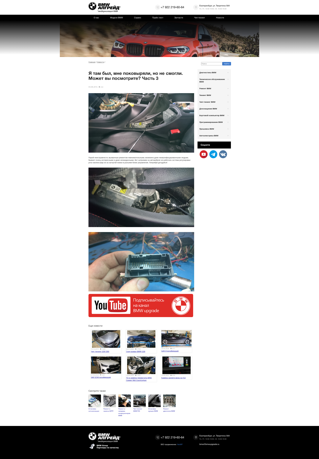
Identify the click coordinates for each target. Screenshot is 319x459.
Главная (91, 62)
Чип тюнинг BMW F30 (137, 410)
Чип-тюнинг (199, 18)
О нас (96, 18)
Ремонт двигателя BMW (169, 410)
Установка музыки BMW (153, 410)
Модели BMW (116, 18)
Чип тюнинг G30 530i (100, 351)
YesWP (180, 444)
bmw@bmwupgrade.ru (209, 444)
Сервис (137, 18)
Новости (220, 18)
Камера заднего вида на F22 (173, 378)
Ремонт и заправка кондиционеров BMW (124, 412)
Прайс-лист (157, 18)
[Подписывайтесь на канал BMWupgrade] (140, 316)
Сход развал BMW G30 (135, 351)
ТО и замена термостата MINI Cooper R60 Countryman (139, 379)
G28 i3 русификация (170, 351)
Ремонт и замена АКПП (108, 410)
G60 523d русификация (101, 377)
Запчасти (178, 18)
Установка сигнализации (93, 410)
